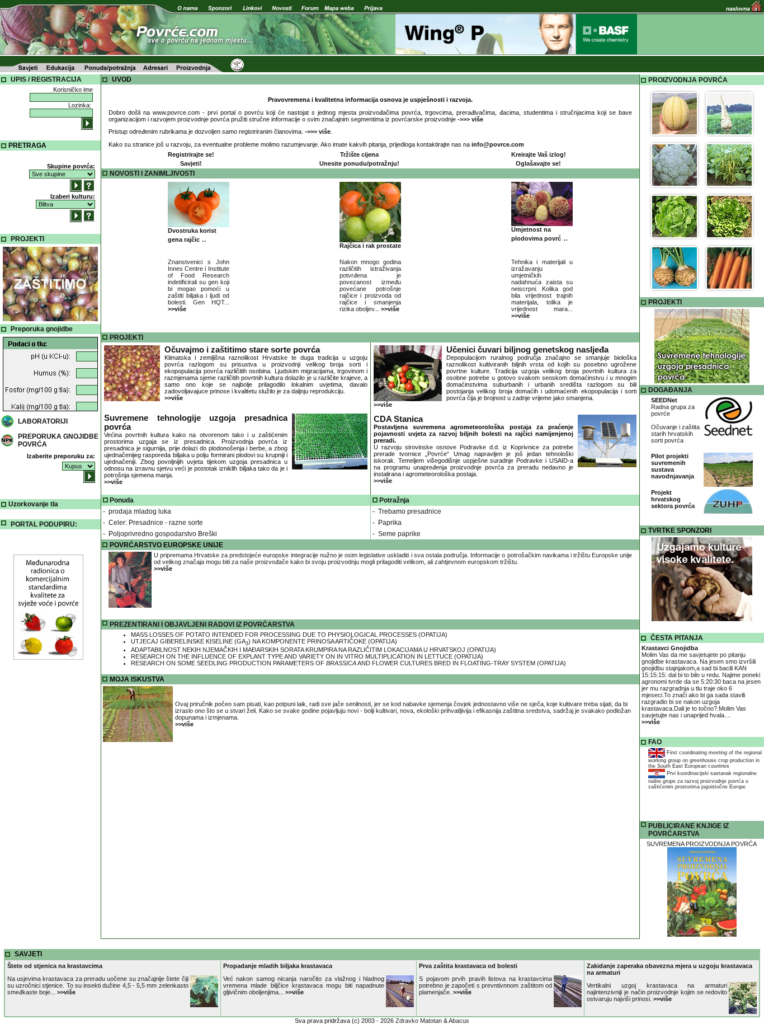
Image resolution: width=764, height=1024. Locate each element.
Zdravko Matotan (418, 1020)
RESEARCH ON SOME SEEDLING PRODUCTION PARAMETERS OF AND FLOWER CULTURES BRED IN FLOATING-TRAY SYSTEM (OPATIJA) (348, 663)
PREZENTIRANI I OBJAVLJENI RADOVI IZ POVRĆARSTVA (202, 624)
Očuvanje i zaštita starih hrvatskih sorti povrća (675, 434)
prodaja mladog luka (140, 511)
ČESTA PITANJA (676, 638)
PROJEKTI (27, 239)
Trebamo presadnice (409, 511)
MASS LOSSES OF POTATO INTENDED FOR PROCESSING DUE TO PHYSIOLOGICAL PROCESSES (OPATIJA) (289, 634)
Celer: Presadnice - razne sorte (156, 523)
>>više (173, 397)
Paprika (390, 523)
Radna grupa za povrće (673, 407)
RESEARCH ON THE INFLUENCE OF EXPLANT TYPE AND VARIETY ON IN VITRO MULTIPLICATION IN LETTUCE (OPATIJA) (307, 656)
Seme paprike (399, 534)
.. (192, 235)
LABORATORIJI (43, 421)
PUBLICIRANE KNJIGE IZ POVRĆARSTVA (688, 830)
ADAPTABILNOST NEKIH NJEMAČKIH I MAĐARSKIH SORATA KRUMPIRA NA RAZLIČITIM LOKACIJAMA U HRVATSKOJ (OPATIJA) (313, 649)
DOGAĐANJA (670, 390)
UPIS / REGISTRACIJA (46, 79)
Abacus (459, 1020)
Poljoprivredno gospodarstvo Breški (163, 534)
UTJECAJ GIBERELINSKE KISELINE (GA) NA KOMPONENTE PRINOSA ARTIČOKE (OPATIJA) (264, 641)
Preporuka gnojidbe (42, 329)
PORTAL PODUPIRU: (44, 524)
